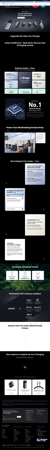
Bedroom (14, 130)
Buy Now (43, 7)
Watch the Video (21, 17)
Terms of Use (9, 418)
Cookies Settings (41, 447)
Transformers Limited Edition (36, 7)
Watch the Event (29, 17)
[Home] (8, 3)
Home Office (42, 130)
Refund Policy (19, 447)
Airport (8, 130)
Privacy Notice (14, 418)
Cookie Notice (37, 447)
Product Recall (46, 1)
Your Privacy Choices (28, 447)
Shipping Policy (16, 447)
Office (22, 130)
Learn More (25, 393)
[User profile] (47, 3)
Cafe (28, 130)
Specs (29, 6)
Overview (25, 6)
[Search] (44, 3)
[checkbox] (3, 418)
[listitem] (37, 437)
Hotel (35, 130)
